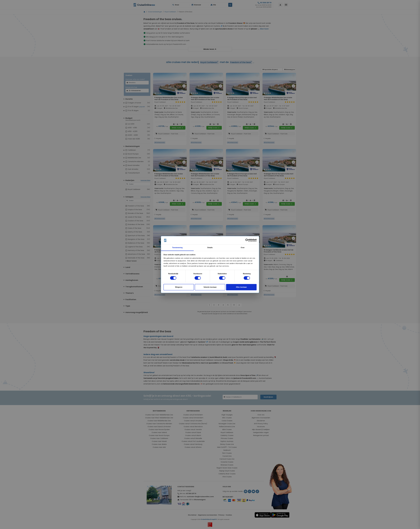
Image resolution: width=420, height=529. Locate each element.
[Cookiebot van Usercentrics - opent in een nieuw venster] (247, 240)
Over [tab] (242, 247)
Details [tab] (210, 247)
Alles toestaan (241, 287)
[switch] (198, 278)
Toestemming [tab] (177, 247)
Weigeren (178, 287)
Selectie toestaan (210, 287)
